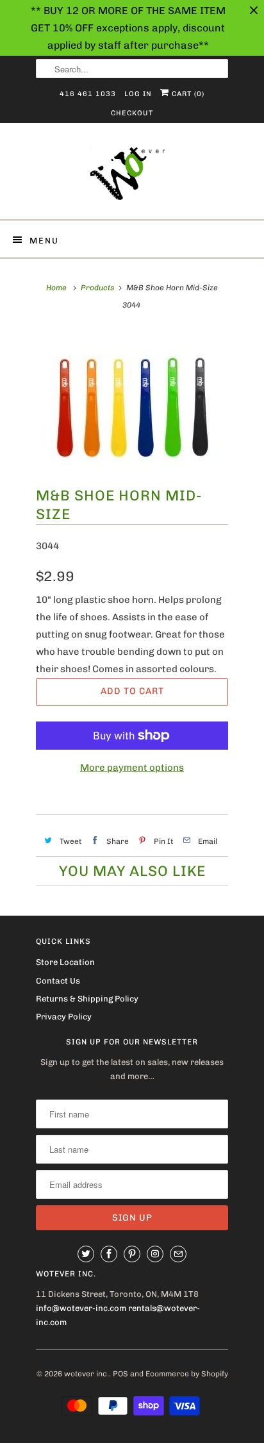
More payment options (132, 767)
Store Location (65, 962)
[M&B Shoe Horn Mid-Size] (132, 400)
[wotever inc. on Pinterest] (132, 1254)
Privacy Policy (64, 1016)
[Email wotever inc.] (178, 1254)
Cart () (186, 94)
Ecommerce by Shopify (186, 1373)
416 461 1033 (88, 94)
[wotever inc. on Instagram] (155, 1254)
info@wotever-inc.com (81, 1308)
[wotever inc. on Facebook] (109, 1254)
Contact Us (58, 980)
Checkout (132, 113)
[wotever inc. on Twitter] (86, 1254)
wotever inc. (86, 1373)
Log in (138, 94)
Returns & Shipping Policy (87, 998)
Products (97, 287)
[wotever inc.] (132, 176)
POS (120, 1373)
